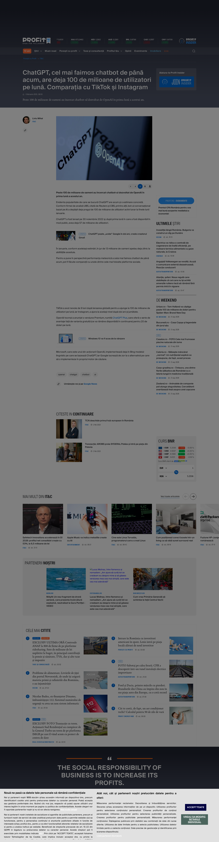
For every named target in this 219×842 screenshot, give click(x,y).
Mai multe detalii (69, 809)
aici (41, 833)
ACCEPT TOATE (195, 807)
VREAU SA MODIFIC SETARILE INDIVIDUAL (194, 819)
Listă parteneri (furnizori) (109, 836)
